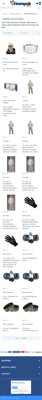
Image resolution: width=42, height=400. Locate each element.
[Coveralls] (30, 87)
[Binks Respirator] (30, 240)
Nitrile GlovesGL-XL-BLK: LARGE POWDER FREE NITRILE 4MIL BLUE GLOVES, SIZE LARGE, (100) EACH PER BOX (30, 222)
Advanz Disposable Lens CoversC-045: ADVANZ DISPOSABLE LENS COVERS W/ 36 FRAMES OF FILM (30, 68)
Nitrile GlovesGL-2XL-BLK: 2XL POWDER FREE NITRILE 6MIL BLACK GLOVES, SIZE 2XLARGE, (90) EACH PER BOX (11, 260)
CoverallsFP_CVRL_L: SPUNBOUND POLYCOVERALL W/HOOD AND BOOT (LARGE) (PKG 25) (10, 183)
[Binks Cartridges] (11, 310)
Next (25, 338)
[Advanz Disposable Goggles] (11, 87)
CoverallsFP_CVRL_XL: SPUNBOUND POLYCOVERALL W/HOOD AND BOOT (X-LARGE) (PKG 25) (30, 183)
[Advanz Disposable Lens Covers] (30, 48)
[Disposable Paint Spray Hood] (11, 48)
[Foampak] (21, 3)
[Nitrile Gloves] (30, 202)
